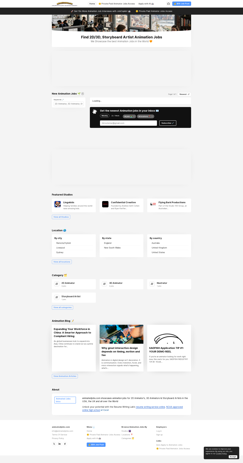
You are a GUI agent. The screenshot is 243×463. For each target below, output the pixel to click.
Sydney (59, 252)
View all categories (63, 307)
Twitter (54, 444)
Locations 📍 (127, 434)
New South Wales (112, 247)
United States (158, 252)
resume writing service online (150, 407)
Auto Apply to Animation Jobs (169, 445)
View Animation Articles (65, 376)
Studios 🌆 (126, 431)
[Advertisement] (121, 68)
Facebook (65, 444)
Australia (156, 243)
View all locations (62, 262)
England (108, 243)
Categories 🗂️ (128, 438)
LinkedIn (59, 444)
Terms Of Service (59, 434)
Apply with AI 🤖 (146, 4)
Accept (233, 457)
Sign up (159, 434)
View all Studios (61, 217)
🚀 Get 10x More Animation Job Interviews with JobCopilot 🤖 (101, 11)
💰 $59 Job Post (181, 4)
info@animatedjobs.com (62, 431)
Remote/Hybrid (63, 243)
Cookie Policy (221, 454)
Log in (159, 431)
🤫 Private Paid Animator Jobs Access (117, 4)
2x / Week (115, 116)
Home (92, 4)
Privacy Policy (58, 438)
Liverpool (60, 247)
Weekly (105, 116)
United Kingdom (159, 247)
